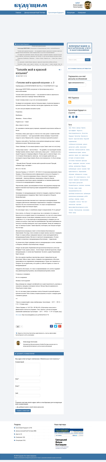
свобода (71, 199)
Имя (17, 379)
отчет (88, 177)
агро (70, 128)
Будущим (30, 6)
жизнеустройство (80, 149)
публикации (87, 193)
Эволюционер (78, 210)
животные (71, 149)
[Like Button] (18, 326)
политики (87, 185)
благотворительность (75, 133)
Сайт (16, 393)
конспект (82, 163)
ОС (74, 177)
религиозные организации (76, 196)
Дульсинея (83, 147)
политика (81, 185)
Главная (18, 12)
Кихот (70, 163)
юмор (74, 212)
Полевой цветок (73, 185)
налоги (79, 169)
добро (77, 147)
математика (77, 166)
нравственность (39, 333)
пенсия (71, 180)
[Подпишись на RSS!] (69, 102)
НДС (88, 169)
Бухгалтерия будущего (56, 12)
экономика (31, 335)
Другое (18, 434)
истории (71, 158)
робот (86, 196)
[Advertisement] (53, 27)
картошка (84, 160)
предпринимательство (75, 191)
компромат (76, 163)
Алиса (74, 128)
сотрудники (72, 201)
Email (17, 386)
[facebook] (69, 117)
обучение (71, 174)
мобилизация (72, 169)
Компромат (82, 12)
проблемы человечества (76, 193)
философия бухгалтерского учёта (78, 207)
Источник (18, 315)
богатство (26, 333)
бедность (20, 333)
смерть (82, 199)
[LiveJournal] (76, 117)
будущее (71, 136)
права (76, 188)
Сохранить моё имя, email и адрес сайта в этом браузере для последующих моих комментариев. (38, 403)
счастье (47, 333)
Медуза (83, 166)
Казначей (78, 160)
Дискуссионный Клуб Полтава (34, 12)
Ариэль (83, 128)
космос (88, 163)
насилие (84, 169)
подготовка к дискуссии (76, 182)
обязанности (78, 174)
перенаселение (84, 180)
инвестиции (85, 155)
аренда (78, 128)
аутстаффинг (72, 130)
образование (82, 171)
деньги (85, 144)
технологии (72, 204)
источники (72, 160)
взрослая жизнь (78, 139)
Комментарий (19, 362)
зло (80, 155)
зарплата (71, 155)
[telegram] (73, 117)
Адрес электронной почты (76, 82)
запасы (84, 152)
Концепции (71, 12)
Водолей (86, 139)
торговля (78, 204)
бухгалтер (32, 333)
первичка (76, 180)
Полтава (71, 188)
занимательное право (75, 152)
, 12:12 (22, 76)
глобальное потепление (75, 144)
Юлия (70, 212)
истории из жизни (79, 158)
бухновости (84, 136)
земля (76, 155)
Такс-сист (84, 201)
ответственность (81, 177)
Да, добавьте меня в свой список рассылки (30, 407)
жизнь (88, 149)
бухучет (71, 139)
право (80, 188)
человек (71, 210)
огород (85, 174)
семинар (77, 199)
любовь (71, 166)
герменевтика (73, 141)
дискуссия (72, 147)
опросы (71, 177)
